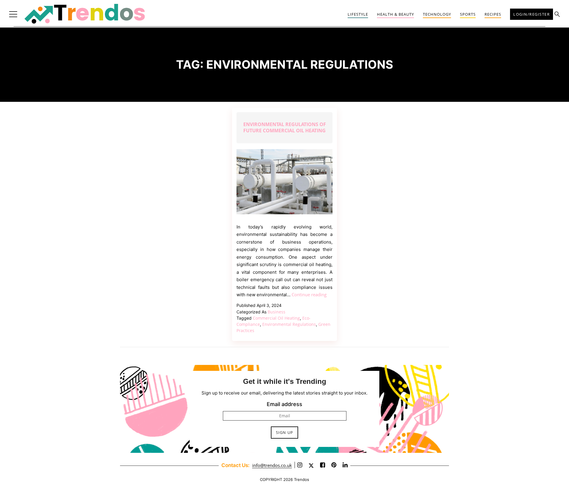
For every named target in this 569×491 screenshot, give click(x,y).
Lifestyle (358, 14)
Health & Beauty (395, 14)
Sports (468, 14)
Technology (437, 14)
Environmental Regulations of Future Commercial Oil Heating (284, 127)
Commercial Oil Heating (276, 318)
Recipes (493, 14)
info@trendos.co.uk (272, 465)
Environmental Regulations (289, 324)
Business (276, 312)
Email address (284, 404)
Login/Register (531, 14)
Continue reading (309, 294)
